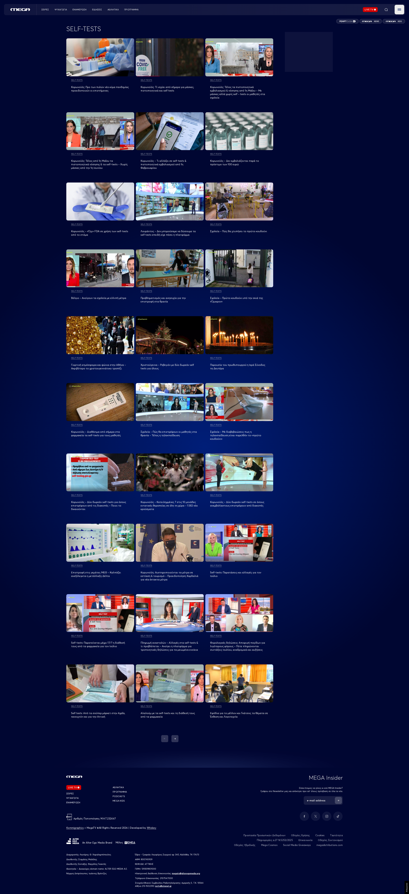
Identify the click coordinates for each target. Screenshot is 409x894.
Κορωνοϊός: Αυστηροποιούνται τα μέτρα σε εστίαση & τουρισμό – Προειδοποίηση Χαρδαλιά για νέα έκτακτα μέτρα (169, 576)
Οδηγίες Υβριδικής (244, 845)
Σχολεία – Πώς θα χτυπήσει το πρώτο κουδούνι (238, 231)
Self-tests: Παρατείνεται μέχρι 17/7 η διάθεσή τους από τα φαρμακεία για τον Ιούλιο (98, 644)
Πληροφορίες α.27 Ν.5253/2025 (275, 840)
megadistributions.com (329, 845)
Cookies (319, 835)
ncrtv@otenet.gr (163, 886)
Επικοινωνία (305, 840)
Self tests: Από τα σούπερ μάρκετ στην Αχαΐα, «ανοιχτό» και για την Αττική (98, 714)
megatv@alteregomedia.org (186, 873)
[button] (399, 9)
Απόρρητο (406, 887)
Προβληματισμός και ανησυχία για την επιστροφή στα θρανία (163, 299)
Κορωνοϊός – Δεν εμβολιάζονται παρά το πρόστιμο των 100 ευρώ (234, 162)
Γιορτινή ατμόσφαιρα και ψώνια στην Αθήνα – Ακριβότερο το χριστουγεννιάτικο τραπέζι (98, 366)
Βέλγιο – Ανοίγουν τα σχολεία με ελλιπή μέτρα (98, 298)
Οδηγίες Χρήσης (300, 835)
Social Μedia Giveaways (297, 845)
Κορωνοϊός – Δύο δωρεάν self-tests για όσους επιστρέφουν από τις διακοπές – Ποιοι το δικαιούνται (98, 505)
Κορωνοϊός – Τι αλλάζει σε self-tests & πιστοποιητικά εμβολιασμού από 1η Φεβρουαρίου (163, 164)
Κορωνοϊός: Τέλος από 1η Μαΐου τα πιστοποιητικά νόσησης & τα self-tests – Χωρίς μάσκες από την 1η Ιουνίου (99, 164)
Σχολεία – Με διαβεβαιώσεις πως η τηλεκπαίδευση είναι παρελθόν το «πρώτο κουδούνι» (235, 435)
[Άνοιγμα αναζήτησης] (386, 9)
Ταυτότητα (336, 835)
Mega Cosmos (269, 845)
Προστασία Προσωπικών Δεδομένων (264, 835)
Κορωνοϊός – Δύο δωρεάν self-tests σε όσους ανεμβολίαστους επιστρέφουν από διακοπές (237, 503)
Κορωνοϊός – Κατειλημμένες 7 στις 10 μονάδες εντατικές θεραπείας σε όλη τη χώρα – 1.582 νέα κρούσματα (169, 505)
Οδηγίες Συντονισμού (330, 840)
